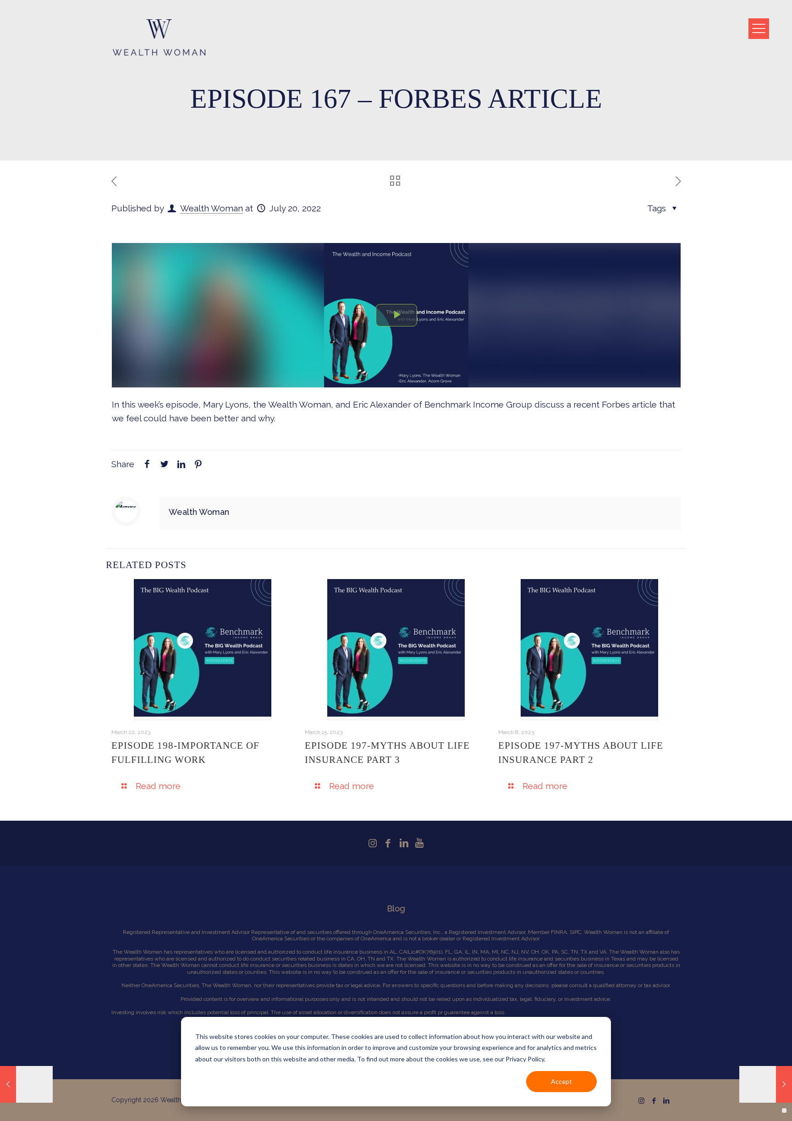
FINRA (559, 932)
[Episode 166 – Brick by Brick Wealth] (26, 1084)
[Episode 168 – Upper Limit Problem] (765, 1084)
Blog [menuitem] (396, 908)
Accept (561, 1081)
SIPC (575, 932)
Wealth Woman (211, 208)
